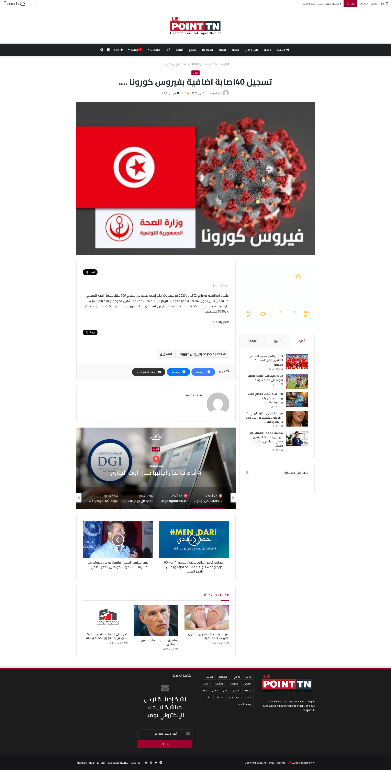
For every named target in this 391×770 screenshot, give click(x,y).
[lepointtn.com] (195, 25)
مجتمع (193, 49)
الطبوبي (247, 683)
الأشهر (278, 341)
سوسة (248, 697)
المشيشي (218, 683)
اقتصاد (222, 49)
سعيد (204, 690)
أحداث (212, 63)
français (82, 762)
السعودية (223, 676)
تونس (215, 690)
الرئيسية (281, 49)
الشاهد (209, 676)
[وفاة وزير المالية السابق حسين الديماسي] (156, 620)
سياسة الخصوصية (118, 762)
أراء (168, 49)
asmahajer (216, 93)
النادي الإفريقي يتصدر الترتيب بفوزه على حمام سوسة (265, 378)
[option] (156, 468)
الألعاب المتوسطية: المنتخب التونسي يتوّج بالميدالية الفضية (266, 360)
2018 (248, 676)
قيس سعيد (234, 697)
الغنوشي (233, 683)
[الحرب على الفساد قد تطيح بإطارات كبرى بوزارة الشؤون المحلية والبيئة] (105, 617)
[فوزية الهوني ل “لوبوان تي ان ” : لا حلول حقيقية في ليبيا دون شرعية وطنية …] (297, 419)
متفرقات (155, 49)
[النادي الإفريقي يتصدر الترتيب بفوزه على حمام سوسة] (297, 381)
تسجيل (165, 354)
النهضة (248, 690)
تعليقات (253, 341)
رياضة (235, 49)
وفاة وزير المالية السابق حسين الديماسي (159, 642)
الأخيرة (302, 341)
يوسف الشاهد (244, 704)
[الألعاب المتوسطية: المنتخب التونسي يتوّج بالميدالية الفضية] (297, 361)
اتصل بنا (101, 762)
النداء (205, 683)
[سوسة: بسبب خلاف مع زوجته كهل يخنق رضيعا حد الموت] (207, 617)
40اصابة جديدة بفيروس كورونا (203, 354)
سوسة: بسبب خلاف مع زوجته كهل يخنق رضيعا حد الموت (208, 636)
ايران (225, 690)
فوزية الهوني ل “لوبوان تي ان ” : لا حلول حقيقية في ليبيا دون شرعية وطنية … (264, 417)
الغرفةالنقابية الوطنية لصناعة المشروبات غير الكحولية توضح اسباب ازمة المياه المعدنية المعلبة (156, 472)
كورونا (220, 697)
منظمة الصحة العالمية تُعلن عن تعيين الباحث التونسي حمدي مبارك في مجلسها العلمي (266, 439)
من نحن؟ (136, 762)
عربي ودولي (251, 49)
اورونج (236, 690)
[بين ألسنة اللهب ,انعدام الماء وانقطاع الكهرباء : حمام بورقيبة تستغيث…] (297, 399)
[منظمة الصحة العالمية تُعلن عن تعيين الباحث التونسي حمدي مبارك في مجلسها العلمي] (297, 438)
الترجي (237, 676)
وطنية (267, 49)
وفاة (209, 697)
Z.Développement (302, 762)
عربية (91, 762)
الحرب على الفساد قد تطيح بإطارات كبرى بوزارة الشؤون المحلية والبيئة (106, 636)
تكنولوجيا (207, 49)
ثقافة (179, 49)
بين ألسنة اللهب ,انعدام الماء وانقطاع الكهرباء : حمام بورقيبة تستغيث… (303, 3)
